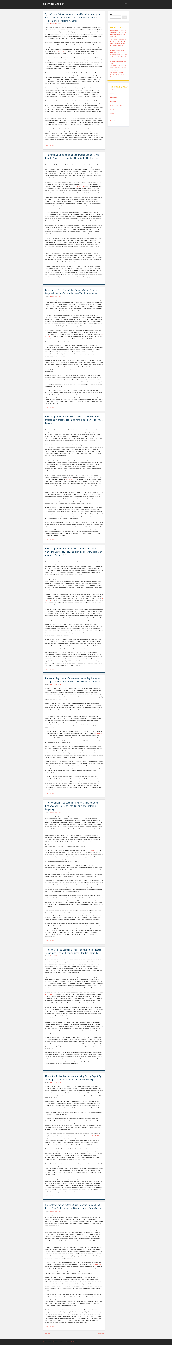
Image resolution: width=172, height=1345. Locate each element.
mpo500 (112, 113)
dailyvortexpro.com (54, 3)
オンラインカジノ (62, 51)
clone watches (113, 97)
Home (125, 3)
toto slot (112, 93)
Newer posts (101, 1333)
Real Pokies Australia (115, 90)
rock (60, 23)
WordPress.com (74, 1341)
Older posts (46, 1333)
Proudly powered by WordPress (50, 1341)
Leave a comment (50, 145)
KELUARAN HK (113, 101)
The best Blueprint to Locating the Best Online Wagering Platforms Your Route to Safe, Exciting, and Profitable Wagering (71, 806)
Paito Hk (112, 109)
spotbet (112, 117)
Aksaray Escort (113, 121)
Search (111, 14)
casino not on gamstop (116, 105)
